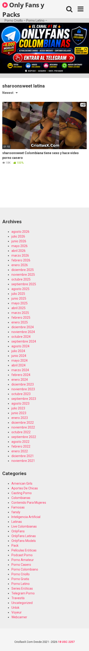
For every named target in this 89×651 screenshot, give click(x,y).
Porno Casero (21, 564)
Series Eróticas (22, 588)
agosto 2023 (20, 403)
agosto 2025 (20, 289)
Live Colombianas (24, 526)
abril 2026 (18, 251)
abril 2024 (18, 365)
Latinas (16, 521)
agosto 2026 (20, 231)
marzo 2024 (20, 370)
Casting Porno (21, 493)
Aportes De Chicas (24, 488)
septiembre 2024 (23, 341)
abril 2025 (18, 308)
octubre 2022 (21, 432)
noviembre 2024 (23, 332)
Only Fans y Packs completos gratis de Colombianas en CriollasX (27, 9)
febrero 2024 (20, 375)
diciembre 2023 (22, 384)
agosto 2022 (20, 441)
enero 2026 (19, 265)
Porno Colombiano (24, 569)
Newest (7, 93)
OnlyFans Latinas (23, 536)
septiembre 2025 (23, 284)
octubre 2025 (21, 279)
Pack (14, 545)
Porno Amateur (22, 560)
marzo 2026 (20, 255)
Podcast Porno (22, 555)
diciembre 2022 (22, 422)
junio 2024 (18, 356)
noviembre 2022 (23, 427)
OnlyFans (18, 531)
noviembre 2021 (23, 461)
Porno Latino (20, 584)
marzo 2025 (20, 313)
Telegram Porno (23, 593)
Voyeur (16, 612)
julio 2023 (18, 408)
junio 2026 (18, 241)
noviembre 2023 (23, 389)
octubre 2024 (21, 336)
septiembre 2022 (23, 437)
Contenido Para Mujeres (28, 502)
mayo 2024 (19, 360)
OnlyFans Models (23, 541)
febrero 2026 (20, 260)
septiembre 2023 (23, 399)
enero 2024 (19, 379)
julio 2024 (18, 351)
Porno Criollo (20, 574)
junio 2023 (18, 413)
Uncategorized (22, 603)
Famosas (18, 507)
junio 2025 (18, 298)
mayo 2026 (19, 246)
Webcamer (19, 617)
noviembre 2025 (23, 274)
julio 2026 (18, 236)
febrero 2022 (20, 446)
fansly (15, 512)
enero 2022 (19, 451)
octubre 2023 (21, 394)
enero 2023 (19, 418)
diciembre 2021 (22, 456)
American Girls (21, 483)
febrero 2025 (20, 317)
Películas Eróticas (24, 550)
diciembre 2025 (22, 270)
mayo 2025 (19, 303)
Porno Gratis (20, 579)
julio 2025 (18, 293)
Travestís (18, 598)
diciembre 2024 (22, 327)
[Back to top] (80, 641)
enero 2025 (19, 322)
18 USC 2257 (66, 641)
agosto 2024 (20, 346)
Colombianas (20, 498)
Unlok (15, 607)
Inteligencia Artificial (25, 517)
